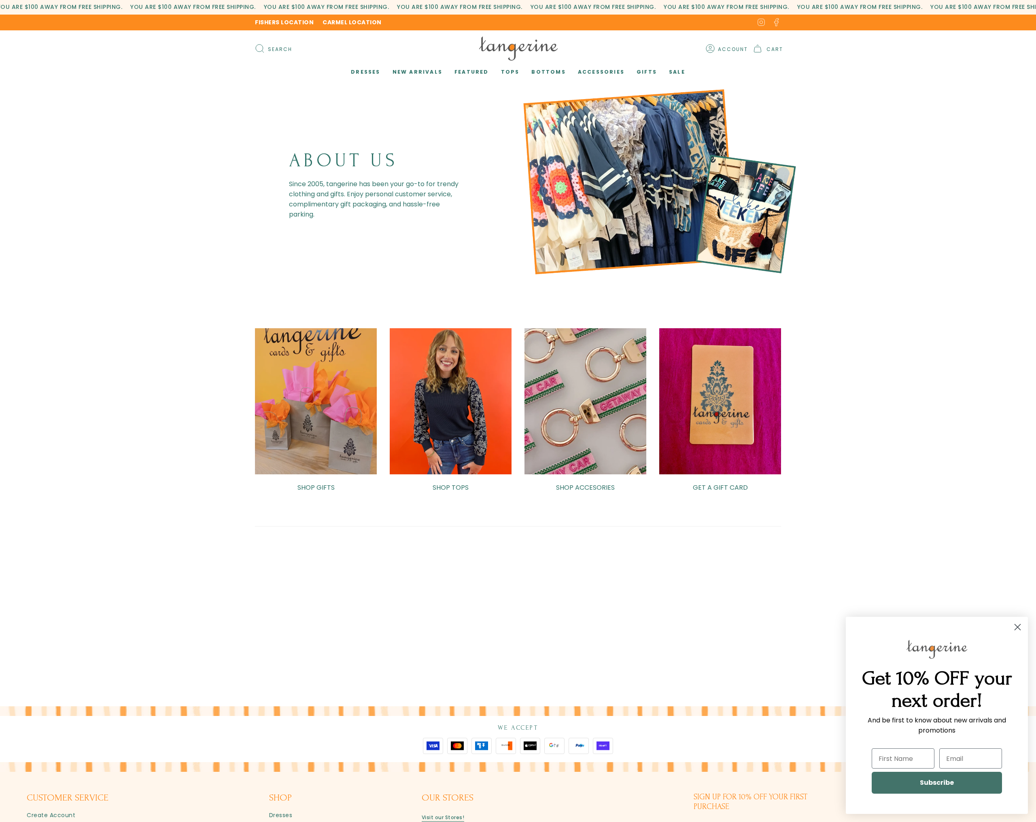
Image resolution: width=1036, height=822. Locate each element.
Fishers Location (284, 22)
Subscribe (937, 782)
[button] (365, 72)
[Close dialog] (1018, 627)
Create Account (51, 815)
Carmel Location (352, 22)
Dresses (281, 815)
